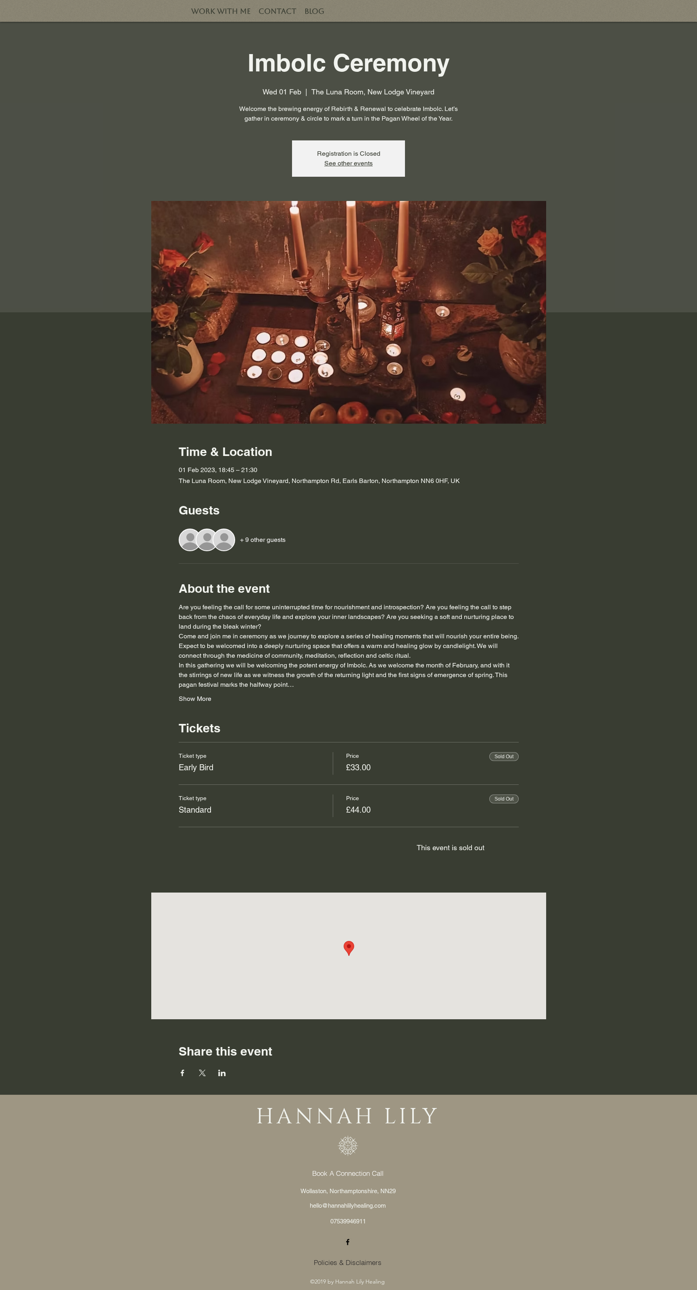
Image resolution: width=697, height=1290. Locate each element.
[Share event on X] (202, 1073)
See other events (348, 163)
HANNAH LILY (347, 1117)
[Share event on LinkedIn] (222, 1073)
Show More (195, 698)
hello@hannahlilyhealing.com (348, 1205)
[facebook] (348, 1242)
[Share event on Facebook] (182, 1073)
